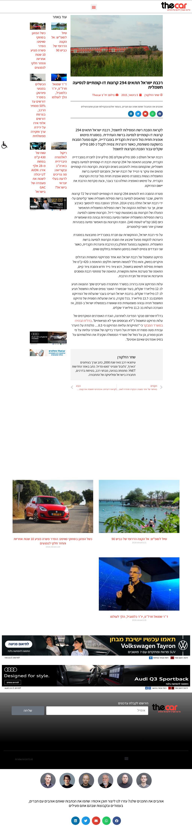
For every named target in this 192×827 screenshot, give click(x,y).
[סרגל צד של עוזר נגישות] (4, 145)
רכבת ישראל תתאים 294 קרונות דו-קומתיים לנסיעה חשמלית (118, 85)
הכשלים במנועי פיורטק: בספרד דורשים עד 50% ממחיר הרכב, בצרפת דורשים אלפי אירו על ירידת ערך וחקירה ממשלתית (38, 110)
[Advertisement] (48, 271)
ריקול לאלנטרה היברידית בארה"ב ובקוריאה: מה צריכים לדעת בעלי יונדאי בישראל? (59, 170)
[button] (94, 7)
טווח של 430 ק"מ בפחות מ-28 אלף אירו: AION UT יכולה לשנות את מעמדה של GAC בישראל (38, 172)
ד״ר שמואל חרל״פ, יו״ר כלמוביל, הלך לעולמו (59, 90)
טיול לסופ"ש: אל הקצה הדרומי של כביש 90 (139, 539)
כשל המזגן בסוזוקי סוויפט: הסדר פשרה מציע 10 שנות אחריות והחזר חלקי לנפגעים (38, 50)
